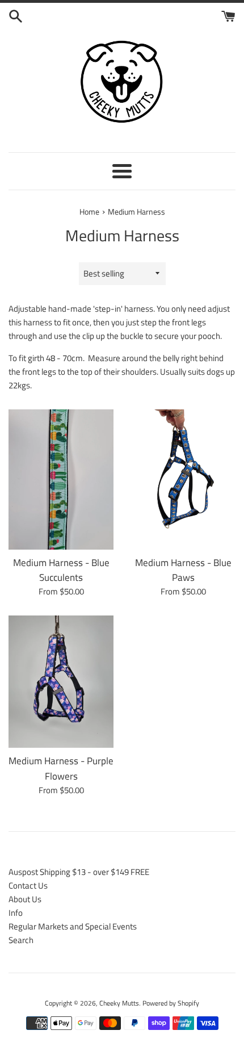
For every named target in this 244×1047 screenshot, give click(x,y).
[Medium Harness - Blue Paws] (183, 479)
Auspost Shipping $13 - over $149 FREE (79, 871)
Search (21, 940)
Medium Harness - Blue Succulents (61, 569)
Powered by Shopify (170, 1003)
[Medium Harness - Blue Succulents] (61, 479)
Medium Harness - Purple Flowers (61, 767)
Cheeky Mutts (119, 1003)
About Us (25, 899)
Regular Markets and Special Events (73, 926)
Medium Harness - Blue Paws (183, 569)
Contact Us (28, 885)
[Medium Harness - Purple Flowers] (61, 681)
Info (16, 912)
